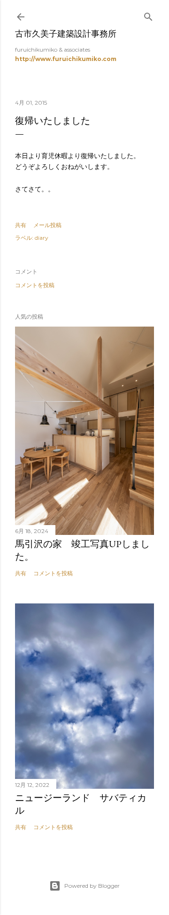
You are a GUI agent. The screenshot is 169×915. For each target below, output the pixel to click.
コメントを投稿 (34, 285)
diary (41, 237)
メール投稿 (47, 225)
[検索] (148, 15)
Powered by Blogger (92, 885)
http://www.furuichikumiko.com (65, 58)
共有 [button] (20, 225)
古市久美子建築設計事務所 (65, 33)
